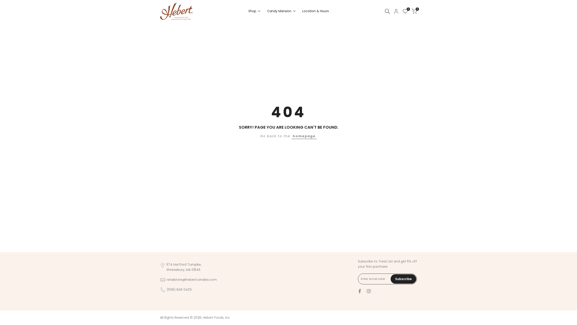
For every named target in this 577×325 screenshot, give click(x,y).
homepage (304, 136)
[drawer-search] (387, 11)
